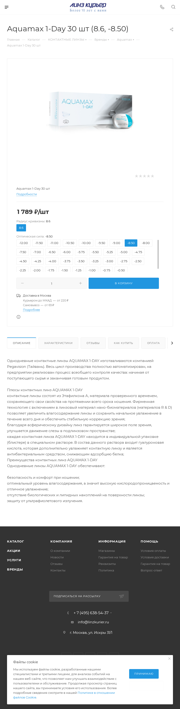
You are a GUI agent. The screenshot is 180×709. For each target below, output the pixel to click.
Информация (112, 541)
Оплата (153, 343)
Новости (57, 557)
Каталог (15, 541)
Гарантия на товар (113, 557)
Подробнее (31, 310)
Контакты (57, 570)
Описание (21, 343)
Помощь (149, 541)
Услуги (14, 560)
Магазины (106, 551)
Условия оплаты (153, 551)
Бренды (15, 569)
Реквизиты (107, 564)
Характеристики (58, 343)
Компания (61, 541)
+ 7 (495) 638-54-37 (91, 613)
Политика (106, 570)
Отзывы (93, 343)
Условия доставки (155, 557)
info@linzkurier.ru (93, 622)
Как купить (123, 343)
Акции (13, 551)
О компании (60, 551)
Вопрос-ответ (151, 570)
